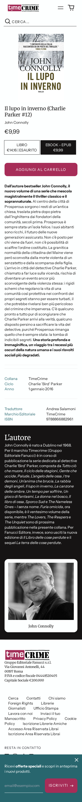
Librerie (47, 703)
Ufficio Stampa (46, 708)
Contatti (33, 698)
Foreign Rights (20, 703)
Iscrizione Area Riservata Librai (34, 734)
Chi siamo (57, 698)
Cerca (13, 698)
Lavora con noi (20, 713)
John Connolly (16, 122)
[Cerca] (8, 22)
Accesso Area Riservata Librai (33, 729)
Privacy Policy (45, 718)
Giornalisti (17, 708)
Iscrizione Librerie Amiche (45, 723)
